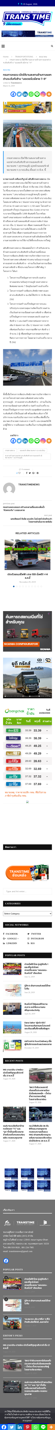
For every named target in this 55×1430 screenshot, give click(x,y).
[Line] (37, 94)
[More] (49, 94)
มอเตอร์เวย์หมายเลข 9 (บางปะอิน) (32, 450)
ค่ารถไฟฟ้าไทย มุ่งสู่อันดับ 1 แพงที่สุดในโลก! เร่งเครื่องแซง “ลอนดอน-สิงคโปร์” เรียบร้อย (36, 969)
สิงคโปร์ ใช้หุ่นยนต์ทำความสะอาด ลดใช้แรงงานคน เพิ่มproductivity (36, 1007)
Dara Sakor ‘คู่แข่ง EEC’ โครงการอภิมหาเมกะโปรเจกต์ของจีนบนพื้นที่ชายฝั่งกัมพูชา (37, 1025)
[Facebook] (13, 94)
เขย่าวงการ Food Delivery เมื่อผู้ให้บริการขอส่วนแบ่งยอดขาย (38, 1043)
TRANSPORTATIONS (24, 56)
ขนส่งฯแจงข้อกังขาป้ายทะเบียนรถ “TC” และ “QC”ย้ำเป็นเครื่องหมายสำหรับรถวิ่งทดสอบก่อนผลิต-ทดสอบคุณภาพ (14, 1131)
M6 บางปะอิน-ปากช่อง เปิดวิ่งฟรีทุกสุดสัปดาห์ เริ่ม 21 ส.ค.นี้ (13, 1072)
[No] (51, 1418)
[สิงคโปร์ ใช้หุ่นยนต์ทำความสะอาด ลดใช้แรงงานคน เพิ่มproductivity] (12, 1009)
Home (6, 56)
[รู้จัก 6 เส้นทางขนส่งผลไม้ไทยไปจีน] (12, 990)
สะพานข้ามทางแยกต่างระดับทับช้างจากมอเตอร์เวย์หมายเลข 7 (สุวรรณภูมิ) (23, 457)
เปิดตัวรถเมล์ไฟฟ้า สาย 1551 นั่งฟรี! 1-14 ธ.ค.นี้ (27, 576)
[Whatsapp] (31, 94)
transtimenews (16, 83)
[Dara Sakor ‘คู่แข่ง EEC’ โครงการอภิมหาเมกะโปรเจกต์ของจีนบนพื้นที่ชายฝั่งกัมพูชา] (12, 1027)
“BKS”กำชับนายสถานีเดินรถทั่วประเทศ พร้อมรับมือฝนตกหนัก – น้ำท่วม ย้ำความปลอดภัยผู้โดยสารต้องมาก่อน (40, 1093)
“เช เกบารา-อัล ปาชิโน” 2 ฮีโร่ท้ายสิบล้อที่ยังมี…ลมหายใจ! (37, 1321)
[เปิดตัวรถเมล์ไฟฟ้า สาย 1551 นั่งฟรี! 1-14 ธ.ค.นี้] (27, 555)
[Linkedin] (25, 94)
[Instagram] (43, 94)
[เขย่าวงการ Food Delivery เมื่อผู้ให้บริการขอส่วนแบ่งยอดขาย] (12, 1046)
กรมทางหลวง (10, 450)
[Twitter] (19, 94)
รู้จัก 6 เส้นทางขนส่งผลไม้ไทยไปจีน (37, 987)
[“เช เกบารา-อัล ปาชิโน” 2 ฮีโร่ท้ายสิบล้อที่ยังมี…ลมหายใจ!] (12, 1324)
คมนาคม (43, 56)
